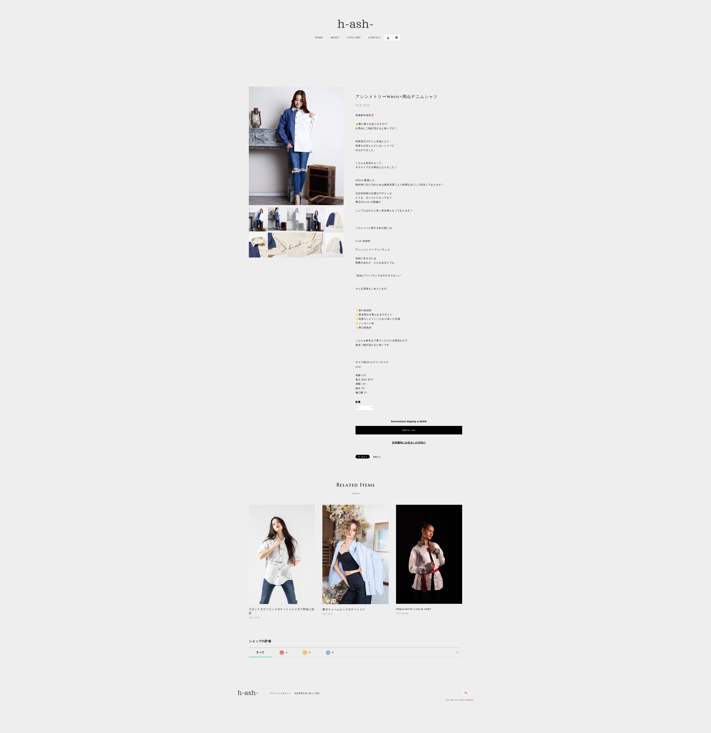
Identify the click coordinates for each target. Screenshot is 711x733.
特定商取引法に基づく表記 (307, 693)
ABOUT (335, 37)
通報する (376, 457)
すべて (260, 652)
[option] (296, 147)
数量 (358, 402)
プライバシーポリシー (280, 693)
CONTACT (374, 37)
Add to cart (408, 430)
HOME (319, 37)
